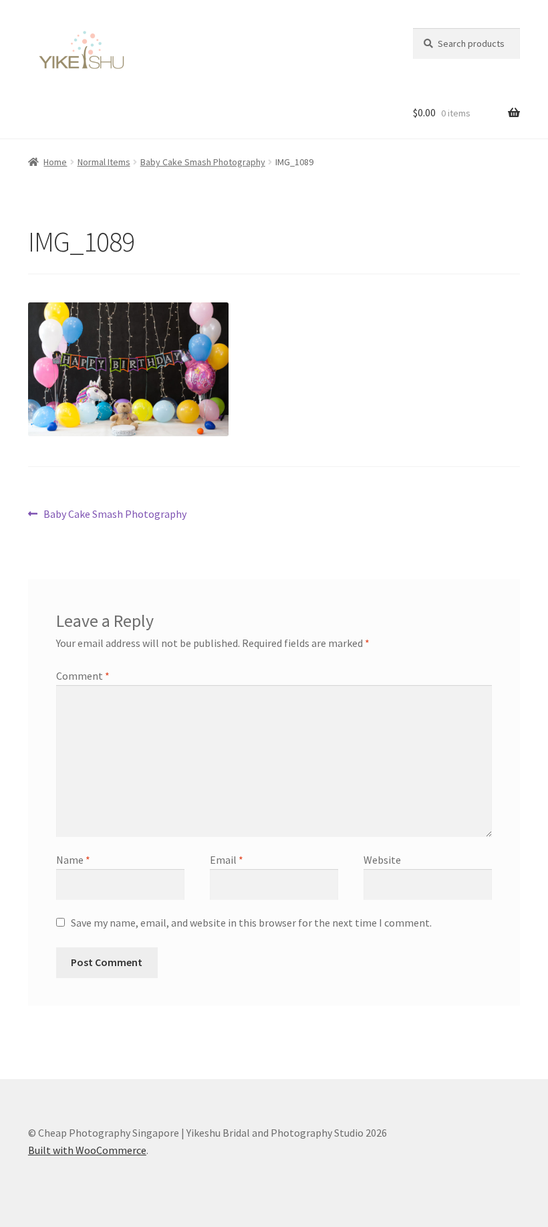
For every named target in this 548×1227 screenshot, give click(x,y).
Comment (83, 675)
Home (55, 162)
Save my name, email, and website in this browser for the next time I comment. (251, 922)
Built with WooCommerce (87, 1150)
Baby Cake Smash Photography (202, 162)
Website (382, 859)
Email (226, 859)
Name (73, 859)
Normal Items (104, 162)
